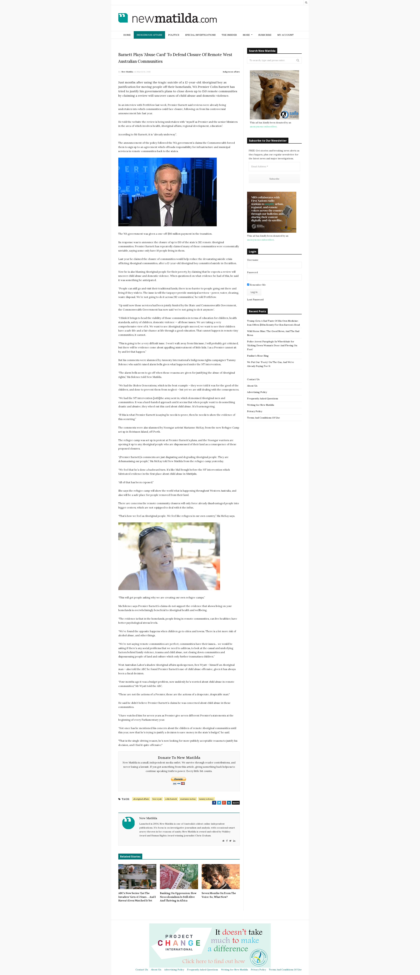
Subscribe (264, 34)
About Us (252, 385)
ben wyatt (157, 799)
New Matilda (127, 71)
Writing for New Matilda (260, 404)
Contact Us (253, 379)
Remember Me (257, 284)
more (236, 802)
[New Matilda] (167, 18)
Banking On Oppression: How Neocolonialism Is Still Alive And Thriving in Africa (178, 897)
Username (252, 259)
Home (127, 34)
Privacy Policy (254, 411)
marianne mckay (188, 799)
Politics (173, 34)
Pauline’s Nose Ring (258, 355)
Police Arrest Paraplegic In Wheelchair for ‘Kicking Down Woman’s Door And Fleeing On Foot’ (272, 345)
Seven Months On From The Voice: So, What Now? (219, 895)
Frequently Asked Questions (262, 398)
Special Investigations (200, 34)
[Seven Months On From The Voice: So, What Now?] (221, 876)
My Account (285, 34)
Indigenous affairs (149, 34)
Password (252, 272)
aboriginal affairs (141, 799)
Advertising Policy (257, 392)
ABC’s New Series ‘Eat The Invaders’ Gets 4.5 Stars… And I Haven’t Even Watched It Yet (137, 897)
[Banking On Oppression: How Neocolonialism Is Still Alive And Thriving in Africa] (179, 876)
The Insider (229, 34)
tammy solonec (206, 799)
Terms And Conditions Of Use (263, 417)
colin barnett (171, 799)
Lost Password (255, 299)
